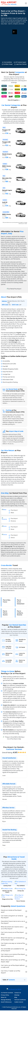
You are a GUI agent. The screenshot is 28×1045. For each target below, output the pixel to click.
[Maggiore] (24, 96)
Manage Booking (6, 999)
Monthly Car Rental (22, 640)
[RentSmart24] (10, 93)
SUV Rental (22, 647)
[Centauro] (17, 86)
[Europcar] (17, 96)
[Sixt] (10, 96)
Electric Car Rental (22, 661)
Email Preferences (6, 1002)
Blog (15, 997)
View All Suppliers (13, 100)
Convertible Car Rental (9, 661)
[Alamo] (4, 86)
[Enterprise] (4, 89)
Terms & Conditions (20, 999)
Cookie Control (18, 1002)
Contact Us (17, 992)
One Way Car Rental (8, 640)
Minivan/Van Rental (9, 654)
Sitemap (16, 995)
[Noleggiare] (4, 96)
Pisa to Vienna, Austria (5, 613)
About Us (3, 997)
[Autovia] (17, 93)
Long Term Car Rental (8, 647)
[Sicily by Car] (10, 86)
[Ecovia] (24, 86)
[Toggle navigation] (26, 3)
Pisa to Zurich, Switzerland (20, 602)
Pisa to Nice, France (6, 601)
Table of (9, 980)
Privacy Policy (5, 995)
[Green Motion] (10, 89)
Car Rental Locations (7, 992)
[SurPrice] (24, 93)
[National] (4, 93)
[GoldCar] (17, 89)
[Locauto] (24, 89)
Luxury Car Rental (22, 654)
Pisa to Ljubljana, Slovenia (20, 613)
